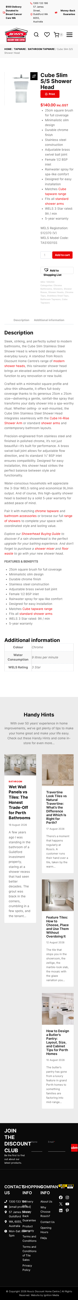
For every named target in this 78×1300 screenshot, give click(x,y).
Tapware (20, 49)
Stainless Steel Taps (58, 295)
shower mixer (44, 548)
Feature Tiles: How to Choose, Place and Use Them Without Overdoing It (57, 926)
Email (51, 1141)
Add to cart (62, 255)
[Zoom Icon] (34, 76)
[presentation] (20, 764)
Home (8, 49)
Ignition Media (51, 1295)
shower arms (50, 423)
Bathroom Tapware (41, 49)
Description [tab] (21, 320)
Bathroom (15, 781)
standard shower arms (35, 614)
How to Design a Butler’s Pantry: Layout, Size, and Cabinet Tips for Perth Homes (57, 1042)
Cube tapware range (37, 609)
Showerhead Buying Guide (41, 534)
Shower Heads (56, 292)
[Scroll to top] (69, 1285)
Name (34, 1141)
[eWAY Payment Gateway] (66, 1186)
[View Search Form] (36, 35)
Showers (58, 288)
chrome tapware (47, 511)
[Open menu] (69, 34)
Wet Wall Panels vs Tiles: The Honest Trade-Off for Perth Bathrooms (19, 802)
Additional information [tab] (49, 320)
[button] (57, 270)
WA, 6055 (15, 1221)
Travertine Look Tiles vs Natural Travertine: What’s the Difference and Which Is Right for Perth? (56, 807)
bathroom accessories (20, 516)
